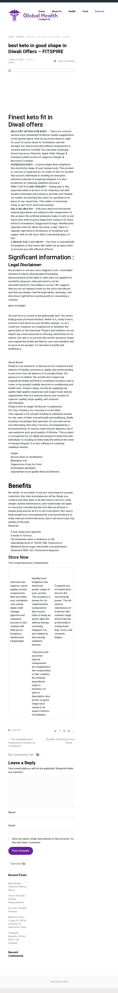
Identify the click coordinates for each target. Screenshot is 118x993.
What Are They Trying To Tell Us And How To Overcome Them (17, 922)
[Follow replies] (38, 755)
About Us (57, 11)
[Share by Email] (69, 730)
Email (12, 825)
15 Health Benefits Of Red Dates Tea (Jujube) (16, 938)
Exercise (99, 11)
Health (72, 11)
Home (42, 11)
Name (12, 812)
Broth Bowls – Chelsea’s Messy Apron (17, 886)
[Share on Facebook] (60, 730)
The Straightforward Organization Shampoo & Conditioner (21, 742)
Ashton (11, 62)
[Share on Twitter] (55, 730)
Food (85, 11)
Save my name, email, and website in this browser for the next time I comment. (43, 840)
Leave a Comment (66, 61)
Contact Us (44, 19)
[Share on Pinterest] (64, 730)
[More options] (72, 730)
